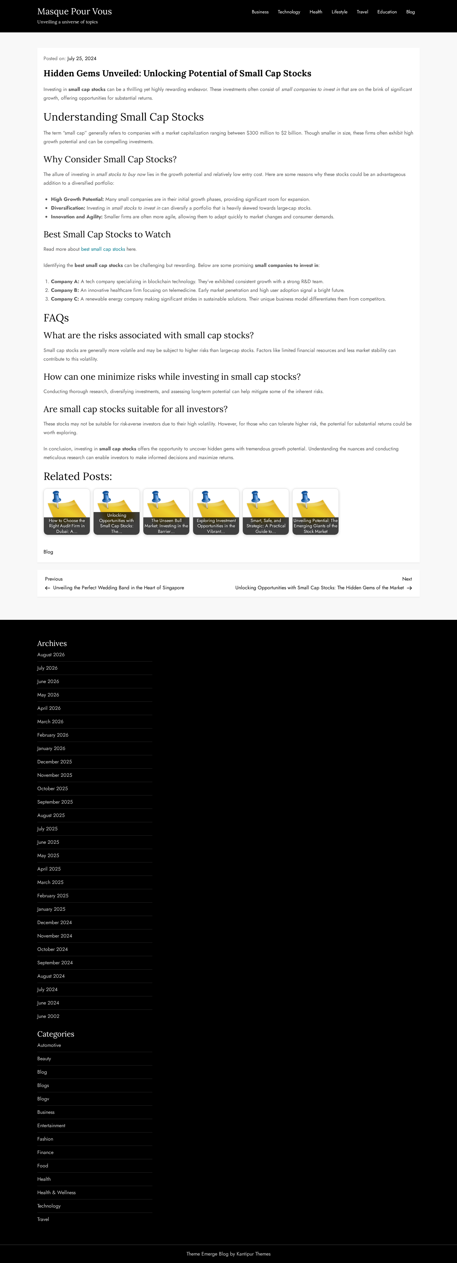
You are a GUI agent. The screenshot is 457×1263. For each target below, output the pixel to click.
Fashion (45, 1138)
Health (316, 11)
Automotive (49, 1045)
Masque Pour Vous (74, 11)
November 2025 (54, 775)
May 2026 (48, 694)
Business (260, 11)
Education (387, 11)
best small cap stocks (103, 249)
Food (42, 1165)
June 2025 (48, 842)
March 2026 (50, 721)
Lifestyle (340, 11)
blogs (43, 1085)
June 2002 (48, 1016)
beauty (44, 1058)
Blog (410, 11)
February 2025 (52, 895)
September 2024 (55, 962)
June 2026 (48, 681)
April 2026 (49, 708)
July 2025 (47, 828)
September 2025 (55, 801)
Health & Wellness (56, 1192)
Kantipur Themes (253, 1253)
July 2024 (47, 989)
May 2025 (48, 855)
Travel (362, 11)
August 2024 (51, 976)
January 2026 (51, 748)
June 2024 (48, 1002)
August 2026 (51, 654)
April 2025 (49, 868)
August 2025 (51, 815)
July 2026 (47, 668)
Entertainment (51, 1125)
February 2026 (52, 734)
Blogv (43, 1098)
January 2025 (51, 909)
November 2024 (54, 935)
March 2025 (50, 882)
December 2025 (54, 761)
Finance (45, 1152)
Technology (289, 11)
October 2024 (52, 949)
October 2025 (52, 788)
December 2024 (54, 922)
